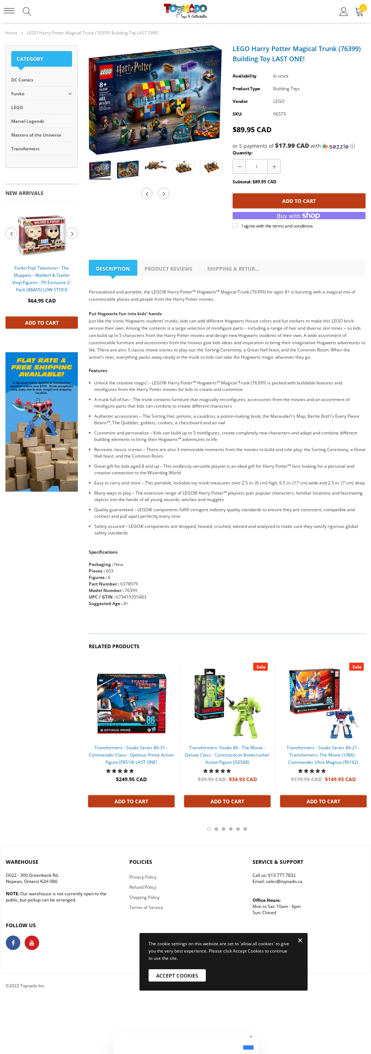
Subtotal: (242, 182)
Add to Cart (42, 322)
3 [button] (223, 829)
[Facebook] (13, 943)
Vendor (240, 101)
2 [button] (216, 829)
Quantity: (243, 153)
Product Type (246, 89)
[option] (41, 268)
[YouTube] (32, 943)
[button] (299, 146)
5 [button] (238, 829)
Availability (245, 76)
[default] (248, 1047)
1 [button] (209, 829)
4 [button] (231, 829)
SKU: (237, 114)
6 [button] (245, 829)
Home (11, 33)
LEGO (278, 101)
